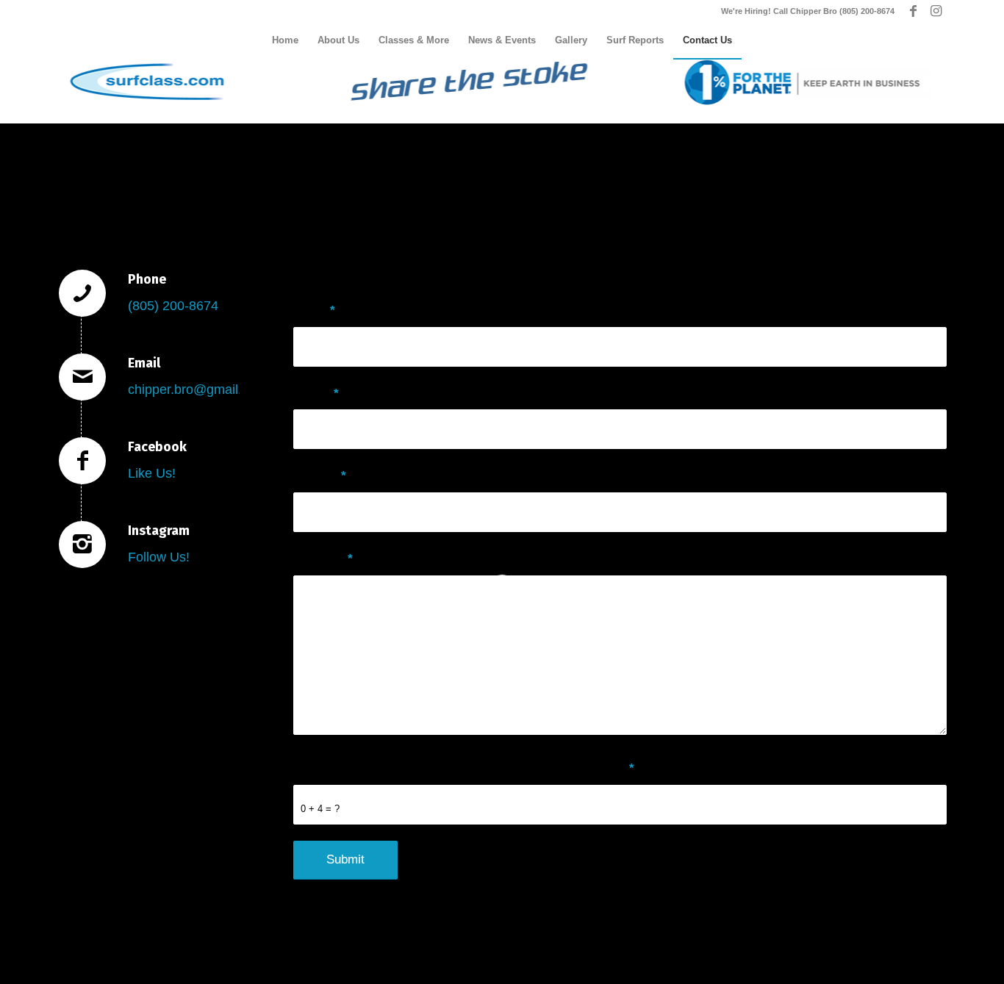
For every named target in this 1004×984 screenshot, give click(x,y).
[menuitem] (285, 40)
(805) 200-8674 (173, 305)
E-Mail (316, 394)
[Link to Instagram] (936, 11)
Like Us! (152, 473)
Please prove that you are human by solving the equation (463, 768)
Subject (319, 476)
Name (314, 310)
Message (323, 559)
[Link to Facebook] (913, 11)
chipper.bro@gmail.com (197, 389)
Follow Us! (159, 557)
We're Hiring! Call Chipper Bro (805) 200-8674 (807, 11)
